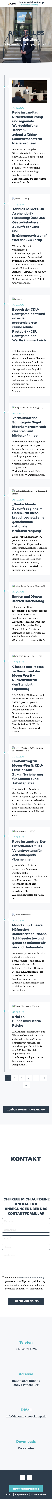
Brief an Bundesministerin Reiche (26, 1021)
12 (43, 1078)
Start (9, 1494)
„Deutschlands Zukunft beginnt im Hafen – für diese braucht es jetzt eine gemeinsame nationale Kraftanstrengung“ (28, 517)
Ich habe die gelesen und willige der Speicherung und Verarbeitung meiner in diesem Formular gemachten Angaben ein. (25, 1283)
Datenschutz (38, 1494)
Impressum (21, 1494)
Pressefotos (26, 1448)
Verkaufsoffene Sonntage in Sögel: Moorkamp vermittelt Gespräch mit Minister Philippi (29, 426)
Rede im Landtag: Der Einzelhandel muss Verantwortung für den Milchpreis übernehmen (29, 850)
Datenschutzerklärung (31, 1277)
